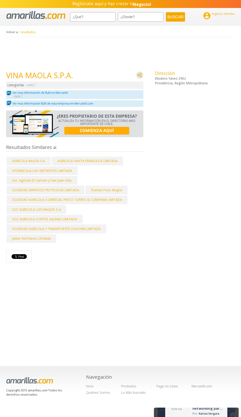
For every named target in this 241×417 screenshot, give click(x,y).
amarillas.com (36, 15)
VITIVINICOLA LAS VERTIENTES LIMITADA (42, 170)
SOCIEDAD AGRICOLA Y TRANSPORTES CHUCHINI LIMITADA (56, 228)
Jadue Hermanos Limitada (31, 238)
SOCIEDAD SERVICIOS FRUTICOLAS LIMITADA (45, 190)
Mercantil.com (202, 386)
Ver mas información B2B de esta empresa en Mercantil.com (52, 103)
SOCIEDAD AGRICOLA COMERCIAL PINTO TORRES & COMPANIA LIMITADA (67, 199)
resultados (28, 32)
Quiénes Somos (98, 392)
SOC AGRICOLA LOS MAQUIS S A (36, 209)
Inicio (90, 386)
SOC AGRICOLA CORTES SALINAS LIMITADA (44, 219)
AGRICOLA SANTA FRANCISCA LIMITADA (87, 161)
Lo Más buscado (133, 392)
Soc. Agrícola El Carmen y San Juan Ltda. (42, 180)
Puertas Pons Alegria (106, 190)
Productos (128, 386)
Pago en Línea (167, 386)
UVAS (30, 85)
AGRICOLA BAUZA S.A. (28, 161)
